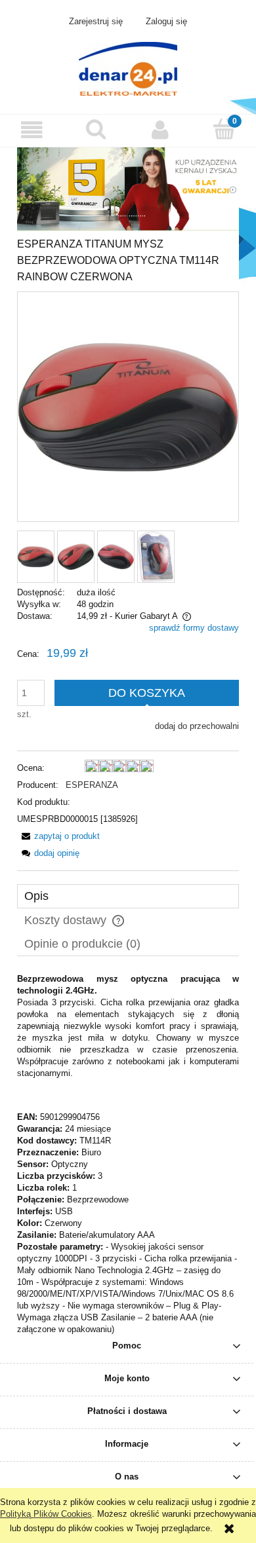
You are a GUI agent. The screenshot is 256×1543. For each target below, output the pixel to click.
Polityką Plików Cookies (46, 1514)
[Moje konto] (160, 130)
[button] (32, 130)
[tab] (128, 896)
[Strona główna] (128, 67)
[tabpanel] (128, 1154)
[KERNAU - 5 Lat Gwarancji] (128, 188)
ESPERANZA (92, 785)
